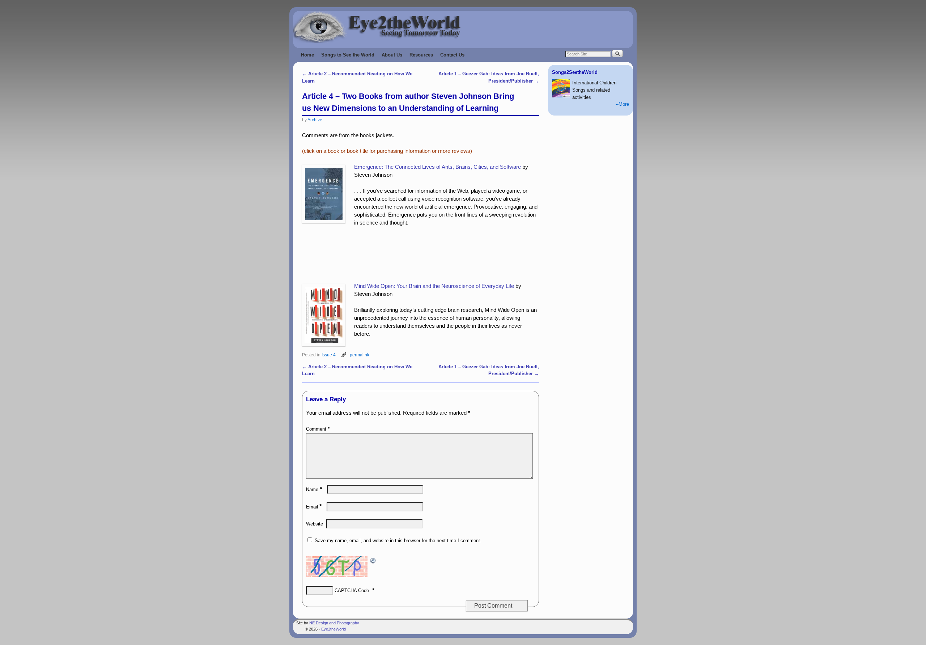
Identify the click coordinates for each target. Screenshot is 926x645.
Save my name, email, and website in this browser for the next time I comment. (398, 540)
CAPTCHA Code (352, 590)
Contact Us (452, 55)
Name (314, 489)
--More (622, 104)
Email (314, 507)
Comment (318, 429)
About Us (392, 55)
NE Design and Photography (334, 623)
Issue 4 (329, 354)
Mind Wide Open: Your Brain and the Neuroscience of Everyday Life (434, 286)
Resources (421, 55)
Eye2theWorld (333, 629)
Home (307, 55)
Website (314, 524)
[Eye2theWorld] (463, 27)
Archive (314, 119)
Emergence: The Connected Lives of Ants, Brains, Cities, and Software (437, 167)
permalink (359, 354)
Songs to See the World (347, 55)
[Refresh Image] (373, 560)
